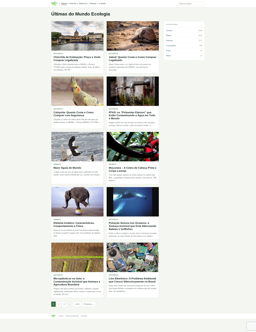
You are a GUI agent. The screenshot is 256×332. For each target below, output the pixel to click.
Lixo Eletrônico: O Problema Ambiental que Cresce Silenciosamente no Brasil (132, 280)
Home (64, 3)
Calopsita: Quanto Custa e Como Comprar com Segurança (73, 114)
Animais (72, 3)
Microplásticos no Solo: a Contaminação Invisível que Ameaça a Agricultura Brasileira (76, 281)
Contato (102, 3)
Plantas (93, 3)
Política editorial (72, 316)
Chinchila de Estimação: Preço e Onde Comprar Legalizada (77, 59)
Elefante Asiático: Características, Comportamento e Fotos (74, 224)
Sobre (61, 316)
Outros (168, 55)
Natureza (83, 3)
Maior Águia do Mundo (67, 167)
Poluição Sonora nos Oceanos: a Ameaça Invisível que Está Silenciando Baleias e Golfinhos (132, 226)
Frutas (168, 50)
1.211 (77, 304)
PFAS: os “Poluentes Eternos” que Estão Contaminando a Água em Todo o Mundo (132, 115)
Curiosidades (171, 45)
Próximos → (89, 304)
